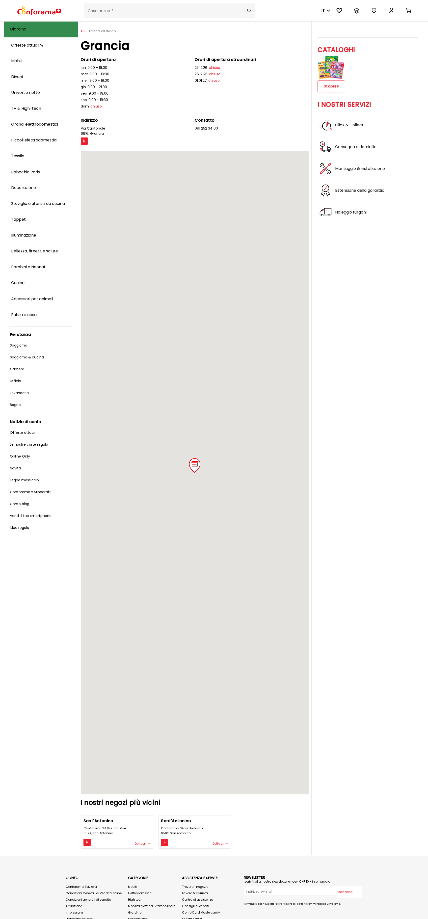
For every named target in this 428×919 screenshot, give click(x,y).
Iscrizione (345, 892)
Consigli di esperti (195, 906)
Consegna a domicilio (355, 147)
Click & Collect (349, 125)
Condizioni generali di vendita (88, 899)
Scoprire (331, 86)
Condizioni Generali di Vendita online (94, 893)
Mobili (132, 887)
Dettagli (141, 843)
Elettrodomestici (140, 893)
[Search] (249, 10)
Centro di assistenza (197, 899)
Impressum (74, 912)
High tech (135, 899)
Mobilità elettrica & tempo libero (151, 906)
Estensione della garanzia (359, 190)
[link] (391, 10)
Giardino (134, 912)
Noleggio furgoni (351, 212)
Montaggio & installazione (360, 169)
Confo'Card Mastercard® (201, 912)
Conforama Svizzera (81, 887)
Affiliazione (74, 906)
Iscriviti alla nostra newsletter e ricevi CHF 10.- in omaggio (287, 881)
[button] (194, 465)
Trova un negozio (195, 887)
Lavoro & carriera (195, 893)
